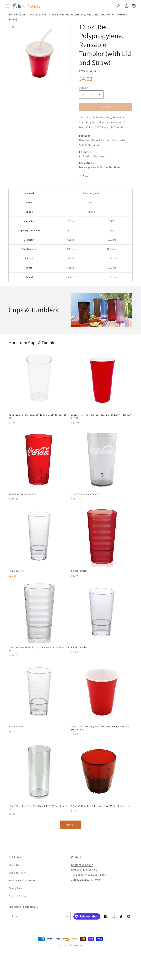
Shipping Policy (17, 872)
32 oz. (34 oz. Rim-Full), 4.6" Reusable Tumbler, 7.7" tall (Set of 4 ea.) (101, 416)
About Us (14, 865)
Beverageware (38, 14)
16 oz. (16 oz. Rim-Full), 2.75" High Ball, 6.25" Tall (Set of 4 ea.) (38, 807)
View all (70, 824)
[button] (7, 6)
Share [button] (86, 176)
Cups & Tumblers (109, 167)
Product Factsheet (94, 156)
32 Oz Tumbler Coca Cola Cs (85, 494)
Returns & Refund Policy (22, 880)
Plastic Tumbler (16, 571)
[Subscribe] (66, 916)
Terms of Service (18, 896)
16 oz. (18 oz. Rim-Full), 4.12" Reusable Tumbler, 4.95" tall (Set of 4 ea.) (100, 728)
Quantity (83, 87)
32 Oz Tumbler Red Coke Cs (22, 494)
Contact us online (82, 865)
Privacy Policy (16, 888)
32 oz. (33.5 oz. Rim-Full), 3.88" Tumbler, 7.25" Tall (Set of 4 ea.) (38, 416)
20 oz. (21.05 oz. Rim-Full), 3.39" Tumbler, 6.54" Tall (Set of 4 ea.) (39, 649)
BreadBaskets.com (74, 945)
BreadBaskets (17, 14)
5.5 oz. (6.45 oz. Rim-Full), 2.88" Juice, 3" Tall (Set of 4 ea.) (100, 806)
